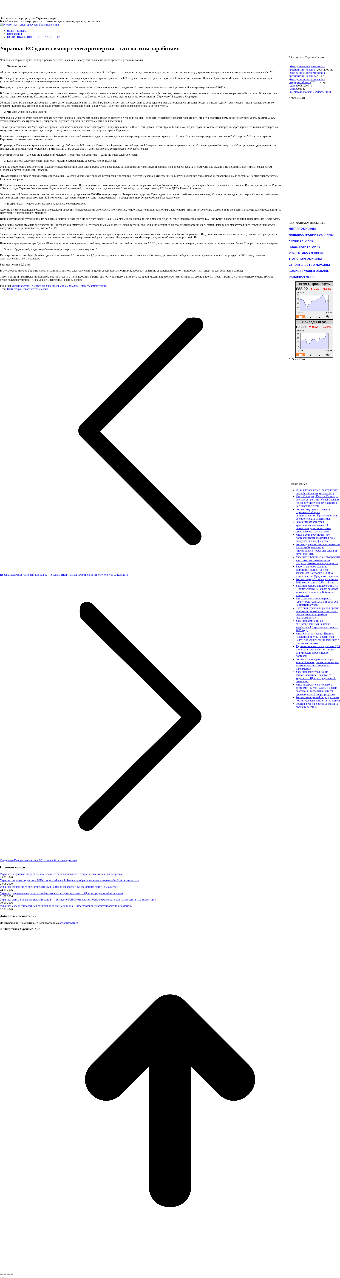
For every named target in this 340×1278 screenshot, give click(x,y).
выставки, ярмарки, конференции (310, 91)
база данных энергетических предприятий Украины (307, 68)
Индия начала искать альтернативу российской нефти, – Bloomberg (317, 491)
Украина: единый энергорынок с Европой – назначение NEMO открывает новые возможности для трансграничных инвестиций (78, 899)
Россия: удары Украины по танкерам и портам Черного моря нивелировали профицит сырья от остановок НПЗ (318, 549)
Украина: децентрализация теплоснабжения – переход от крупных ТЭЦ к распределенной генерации (61, 893)
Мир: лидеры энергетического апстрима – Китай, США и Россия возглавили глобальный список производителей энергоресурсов (316, 689)
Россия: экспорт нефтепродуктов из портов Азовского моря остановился (318, 699)
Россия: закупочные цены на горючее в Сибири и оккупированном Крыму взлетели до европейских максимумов (316, 514)
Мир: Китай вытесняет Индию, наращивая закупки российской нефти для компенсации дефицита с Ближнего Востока (317, 638)
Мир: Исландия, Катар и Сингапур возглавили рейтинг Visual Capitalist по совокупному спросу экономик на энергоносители (317, 501)
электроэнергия (38, 288)
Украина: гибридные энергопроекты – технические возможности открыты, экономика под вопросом (61, 874)
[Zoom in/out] (12, 1274)
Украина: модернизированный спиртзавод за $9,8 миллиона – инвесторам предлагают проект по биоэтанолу (66, 905)
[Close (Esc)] (1, 1274)
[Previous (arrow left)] (1, 1277)
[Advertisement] (64, 8)
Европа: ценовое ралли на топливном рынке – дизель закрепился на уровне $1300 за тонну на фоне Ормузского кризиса (317, 571)
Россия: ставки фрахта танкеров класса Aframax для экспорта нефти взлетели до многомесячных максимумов (317, 664)
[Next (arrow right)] (5, 1277)
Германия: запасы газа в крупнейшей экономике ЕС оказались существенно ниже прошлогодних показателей (313, 526)
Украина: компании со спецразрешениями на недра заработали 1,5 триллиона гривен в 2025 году (59, 886)
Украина (17, 285)
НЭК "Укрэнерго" (18, 288)
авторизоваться (69, 922)
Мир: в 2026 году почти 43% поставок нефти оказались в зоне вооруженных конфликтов (316, 537)
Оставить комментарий (92, 285)
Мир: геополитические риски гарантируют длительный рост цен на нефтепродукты (317, 601)
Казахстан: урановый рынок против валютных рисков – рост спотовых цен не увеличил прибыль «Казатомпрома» (317, 612)
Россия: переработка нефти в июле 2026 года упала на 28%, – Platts (317, 581)
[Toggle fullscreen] (8, 1274)
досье (293, 85)
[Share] (5, 1274)
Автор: (44, 285)
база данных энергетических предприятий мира (307, 81)
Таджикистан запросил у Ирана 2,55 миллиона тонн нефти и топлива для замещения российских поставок (318, 651)
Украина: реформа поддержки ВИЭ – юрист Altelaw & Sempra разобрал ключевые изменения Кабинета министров (69, 880)
